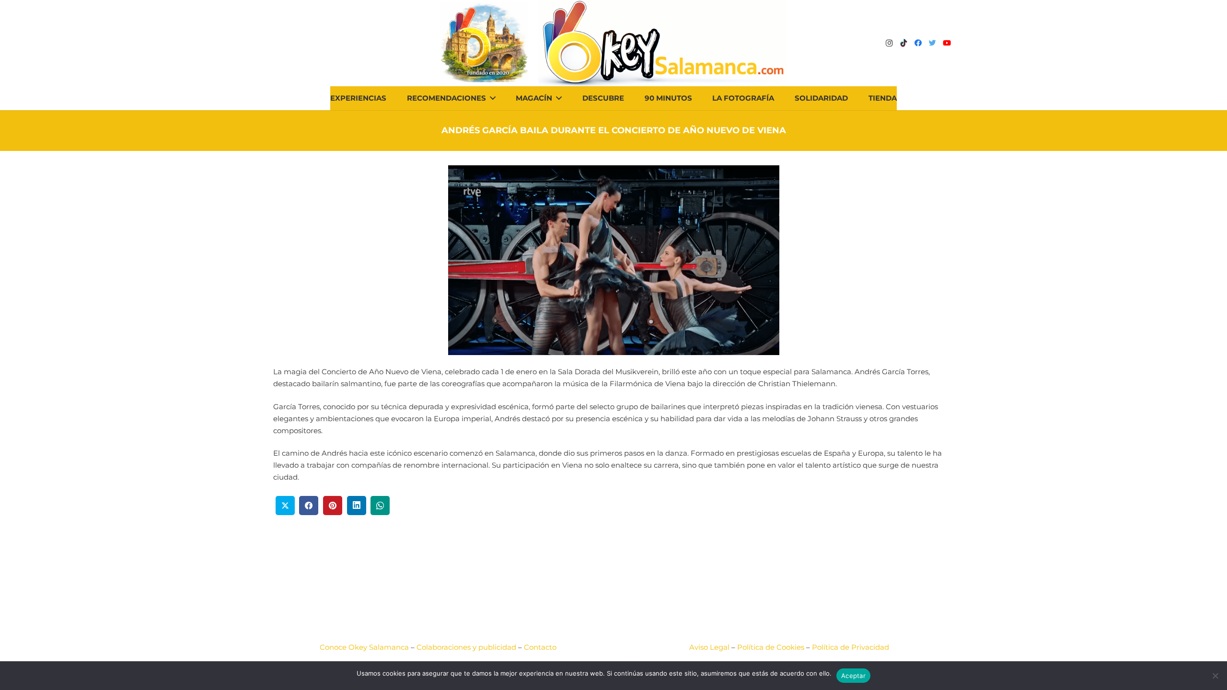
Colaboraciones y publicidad (466, 647)
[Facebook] (918, 43)
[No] (1215, 675)
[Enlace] (662, 43)
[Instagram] (889, 43)
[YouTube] (946, 43)
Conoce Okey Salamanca (364, 647)
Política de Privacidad (850, 647)
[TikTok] (903, 43)
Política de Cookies (770, 647)
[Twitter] (932, 43)
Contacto (540, 647)
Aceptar (853, 675)
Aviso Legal (709, 647)
